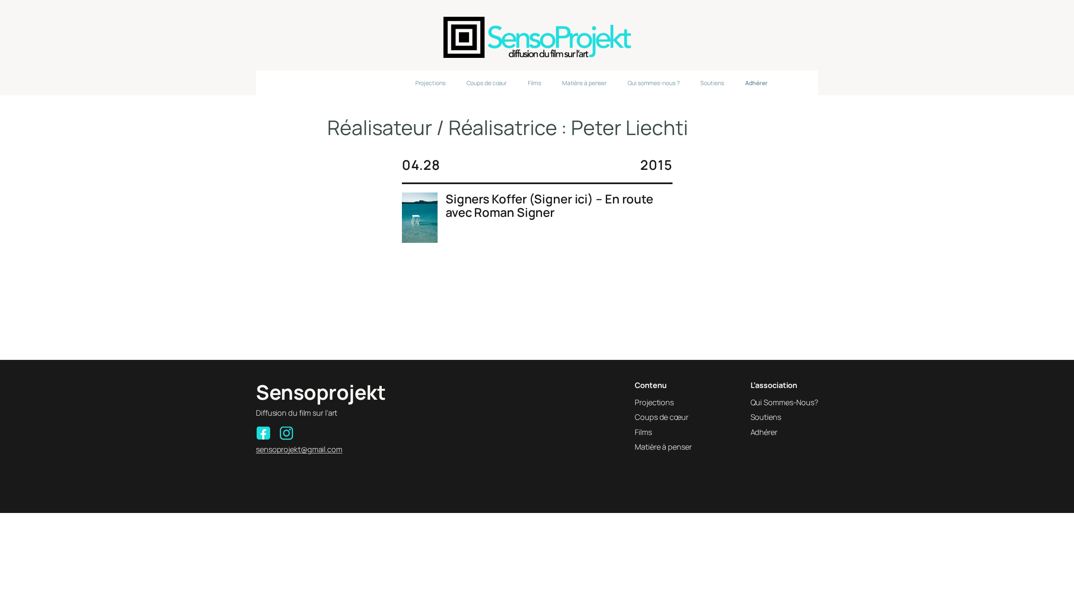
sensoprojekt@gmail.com (299, 449)
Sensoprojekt (321, 392)
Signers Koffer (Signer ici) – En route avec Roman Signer (549, 206)
